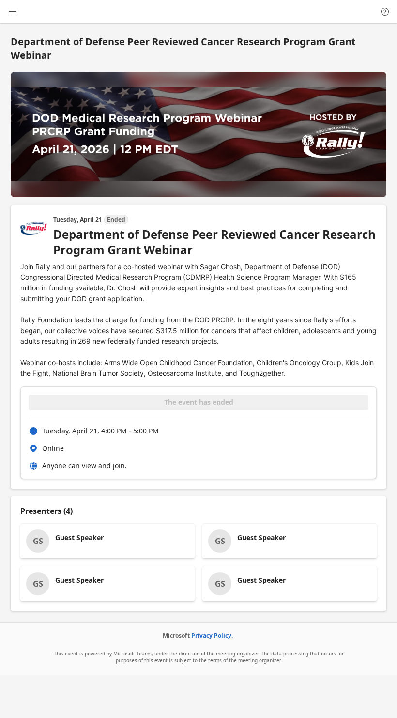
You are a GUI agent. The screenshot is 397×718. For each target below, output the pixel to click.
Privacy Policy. (212, 635)
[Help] (385, 11)
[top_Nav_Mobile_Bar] (12, 11)
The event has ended (198, 402)
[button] (107, 541)
